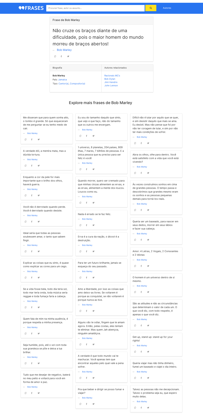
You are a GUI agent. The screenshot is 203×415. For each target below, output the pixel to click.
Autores (167, 7)
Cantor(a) (64, 83)
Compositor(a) (77, 83)
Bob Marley (64, 50)
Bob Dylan (109, 78)
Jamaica (62, 79)
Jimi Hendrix (111, 82)
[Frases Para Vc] (31, 7)
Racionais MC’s (112, 75)
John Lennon (111, 85)
